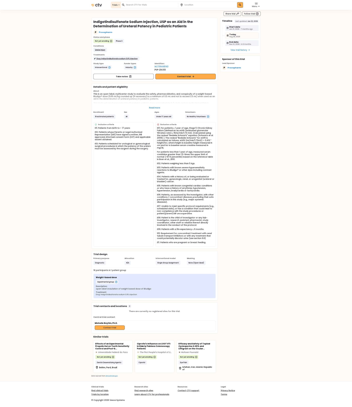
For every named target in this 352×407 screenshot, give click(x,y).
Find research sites (143, 390)
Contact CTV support (188, 390)
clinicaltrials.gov (111, 376)
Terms (224, 394)
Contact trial (184, 76)
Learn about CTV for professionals (151, 394)
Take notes (122, 76)
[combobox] (151, 4)
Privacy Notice (228, 390)
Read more (154, 107)
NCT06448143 (161, 66)
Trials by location (100, 394)
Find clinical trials (99, 390)
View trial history (239, 50)
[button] (100, 50)
